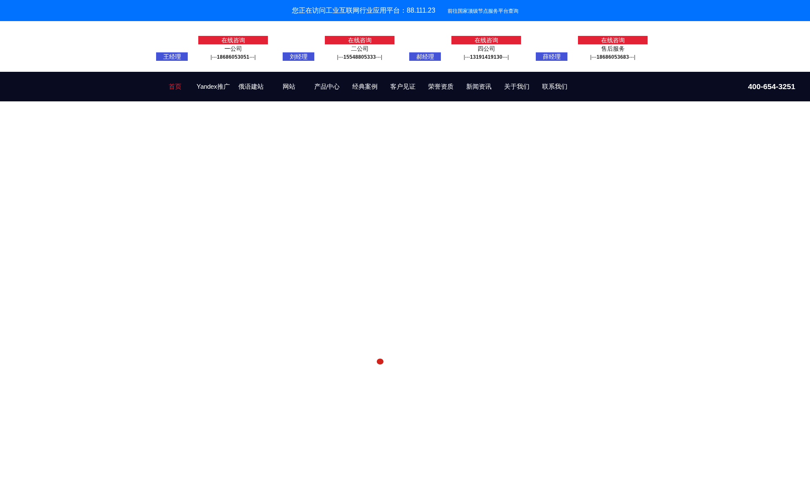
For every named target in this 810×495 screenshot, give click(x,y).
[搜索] (643, 387)
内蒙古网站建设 (297, 386)
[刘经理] (298, 51)
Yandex (266, 386)
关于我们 (516, 86)
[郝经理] (424, 51)
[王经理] (171, 51)
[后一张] (779, 235)
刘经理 (299, 56)
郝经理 (425, 56)
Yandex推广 (213, 86)
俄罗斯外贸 (241, 386)
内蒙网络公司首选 (376, 386)
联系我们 (554, 86)
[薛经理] (551, 51)
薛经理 (552, 56)
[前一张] (31, 235)
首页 (175, 86)
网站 (289, 86)
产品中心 (327, 86)
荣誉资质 (441, 86)
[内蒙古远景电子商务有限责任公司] (70, 92)
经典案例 (365, 86)
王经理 (172, 56)
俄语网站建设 (209, 386)
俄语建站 (251, 86)
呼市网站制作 (335, 386)
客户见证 (403, 86)
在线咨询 (233, 40)
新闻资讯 (478, 86)
